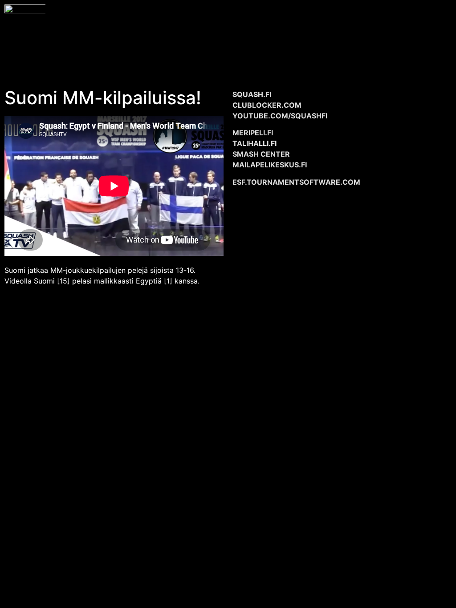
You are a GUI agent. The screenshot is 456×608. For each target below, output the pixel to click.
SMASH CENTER (261, 154)
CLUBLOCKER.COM (266, 105)
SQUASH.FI (251, 94)
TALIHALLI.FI (254, 143)
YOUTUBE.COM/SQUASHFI (279, 115)
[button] (250, 35)
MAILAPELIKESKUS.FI (269, 164)
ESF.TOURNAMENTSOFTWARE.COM (296, 182)
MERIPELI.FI (252, 132)
